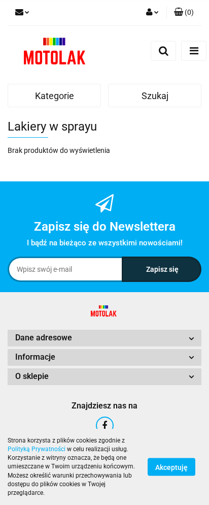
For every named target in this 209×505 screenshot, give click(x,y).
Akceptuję (171, 467)
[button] (183, 12)
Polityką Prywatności (36, 449)
